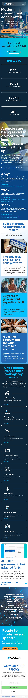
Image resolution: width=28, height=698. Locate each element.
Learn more (14, 51)
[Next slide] (26, 606)
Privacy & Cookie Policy (6, 696)
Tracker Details (13, 696)
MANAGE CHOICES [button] (14, 683)
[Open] (23, 4)
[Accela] (9, 4)
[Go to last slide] (2, 606)
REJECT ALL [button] (14, 692)
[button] (25, 652)
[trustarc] (23, 696)
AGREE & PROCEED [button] (14, 687)
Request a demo (9, 31)
